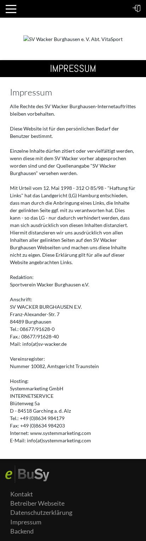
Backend (22, 531)
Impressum (25, 522)
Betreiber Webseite (37, 503)
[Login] (137, 9)
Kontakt (21, 494)
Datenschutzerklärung (41, 512)
